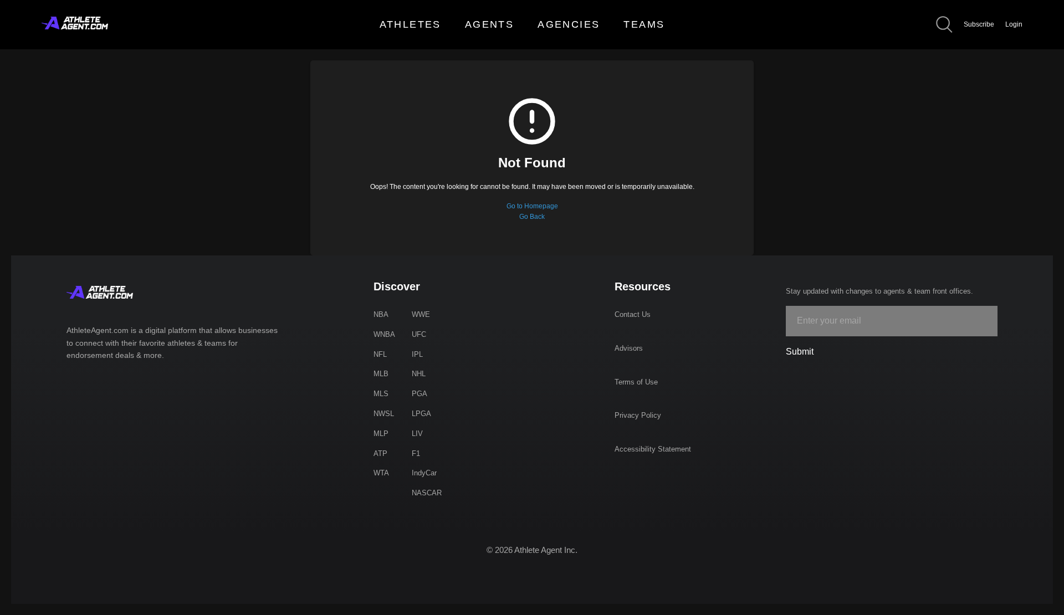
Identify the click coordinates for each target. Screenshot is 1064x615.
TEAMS (643, 24)
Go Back (532, 217)
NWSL (384, 413)
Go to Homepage (532, 206)
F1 (416, 453)
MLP (381, 433)
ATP (380, 453)
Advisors (629, 348)
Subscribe (979, 24)
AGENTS (489, 24)
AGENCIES (569, 24)
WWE (421, 314)
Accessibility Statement (653, 449)
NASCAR (427, 493)
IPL (417, 354)
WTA (381, 473)
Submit (800, 351)
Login (1013, 24)
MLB (381, 374)
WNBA (384, 334)
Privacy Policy (638, 415)
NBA (381, 314)
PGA (419, 394)
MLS (381, 394)
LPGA (421, 413)
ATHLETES (410, 24)
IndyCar (424, 473)
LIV (417, 433)
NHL (419, 374)
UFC (419, 334)
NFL (380, 354)
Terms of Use (636, 382)
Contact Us (633, 314)
